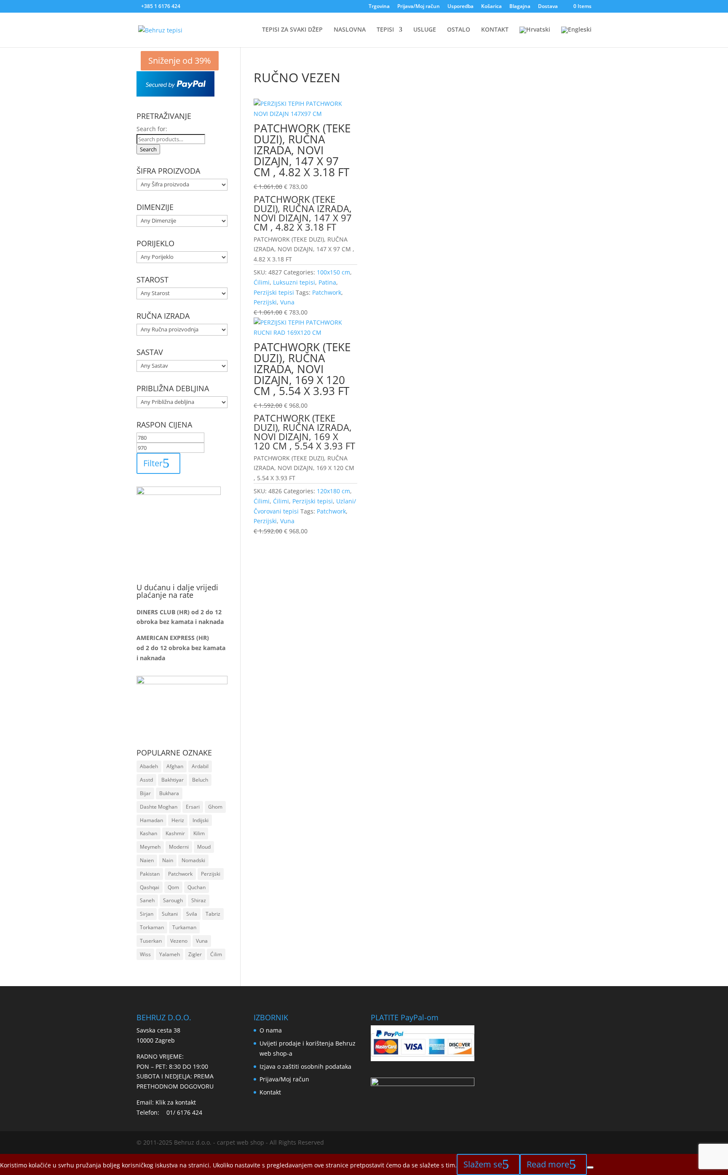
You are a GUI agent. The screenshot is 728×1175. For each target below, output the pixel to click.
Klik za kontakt (175, 1102)
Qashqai (149, 887)
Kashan (148, 833)
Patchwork (326, 292)
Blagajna (519, 7)
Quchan (196, 887)
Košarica (491, 7)
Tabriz (213, 913)
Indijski (201, 820)
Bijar (145, 793)
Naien (147, 860)
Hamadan (151, 820)
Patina (327, 282)
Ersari (193, 806)
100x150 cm (333, 272)
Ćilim (216, 954)
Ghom (215, 806)
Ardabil (200, 766)
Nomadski (193, 860)
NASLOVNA (350, 30)
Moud (204, 846)
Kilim (199, 833)
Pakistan (150, 873)
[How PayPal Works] (175, 94)
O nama (271, 1030)
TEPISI (385, 30)
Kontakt (270, 1092)
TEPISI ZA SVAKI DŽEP (292, 30)
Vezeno (178, 940)
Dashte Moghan (158, 806)
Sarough (173, 900)
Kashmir (175, 833)
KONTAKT (495, 30)
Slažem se (482, 1164)
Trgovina (379, 7)
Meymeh (150, 846)
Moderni (179, 846)
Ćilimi (262, 282)
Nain (167, 860)
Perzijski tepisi (274, 292)
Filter (153, 463)
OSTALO (458, 30)
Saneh (147, 900)
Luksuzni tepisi (294, 282)
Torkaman (152, 927)
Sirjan (146, 913)
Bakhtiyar (172, 779)
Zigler (195, 954)
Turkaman (184, 927)
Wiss (145, 954)
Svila (191, 913)
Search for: (151, 129)
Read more (548, 1164)
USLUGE (424, 30)
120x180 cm (333, 491)
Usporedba (460, 7)
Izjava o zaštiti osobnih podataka (305, 1066)
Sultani (170, 913)
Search (148, 149)
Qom (173, 887)
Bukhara (169, 793)
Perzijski (265, 302)
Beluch (200, 779)
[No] (590, 1167)
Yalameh (169, 954)
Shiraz (198, 900)
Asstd (146, 779)
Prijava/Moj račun (418, 7)
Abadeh (149, 766)
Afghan (174, 766)
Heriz (177, 820)
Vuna (287, 302)
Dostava (548, 7)
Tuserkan (151, 940)
